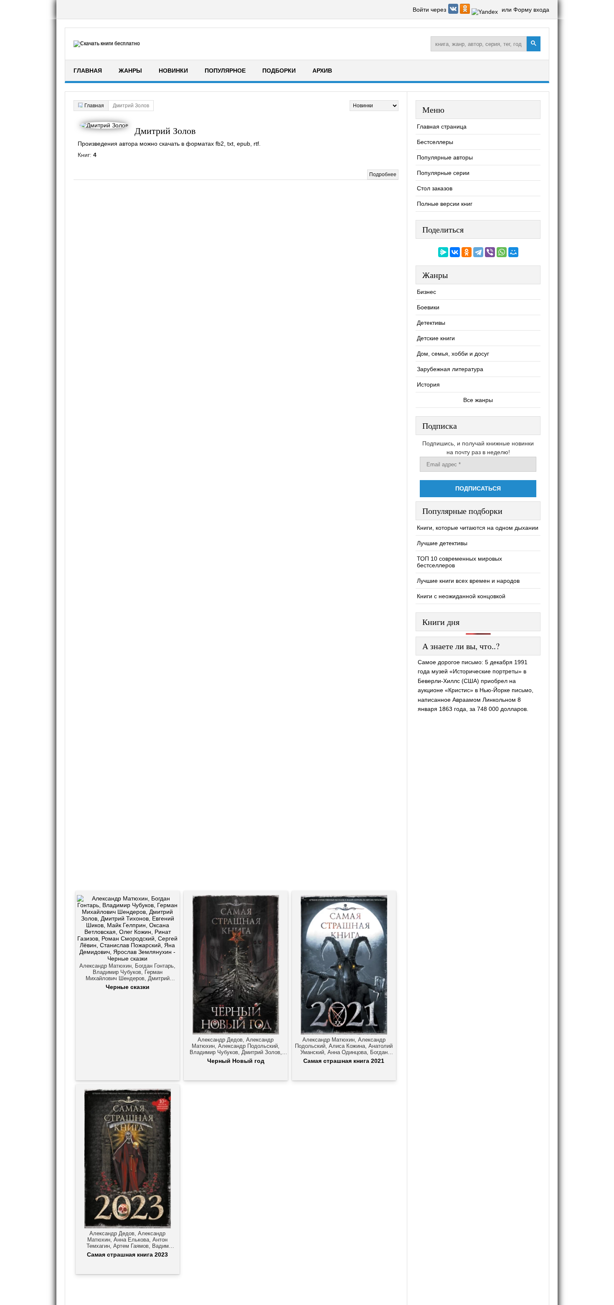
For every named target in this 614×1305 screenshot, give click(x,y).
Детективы (431, 322)
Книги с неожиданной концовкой (461, 596)
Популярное (225, 70)
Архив (322, 70)
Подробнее (382, 174)
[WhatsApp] (502, 252)
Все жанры (478, 400)
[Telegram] (478, 252)
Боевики (428, 307)
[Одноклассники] (467, 252)
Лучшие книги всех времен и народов (468, 580)
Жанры (130, 70)
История (428, 384)
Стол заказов (434, 188)
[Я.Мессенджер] (443, 252)
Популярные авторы (445, 157)
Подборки (279, 70)
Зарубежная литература (450, 369)
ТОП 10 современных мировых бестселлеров (459, 562)
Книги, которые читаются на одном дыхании (477, 527)
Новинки (173, 70)
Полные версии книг (444, 203)
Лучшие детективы (442, 543)
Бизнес (426, 291)
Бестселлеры (435, 142)
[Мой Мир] (513, 252)
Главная (88, 70)
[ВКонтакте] (455, 252)
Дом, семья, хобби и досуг (453, 353)
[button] (454, 11)
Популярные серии (443, 172)
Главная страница (442, 126)
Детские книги (436, 338)
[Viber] (490, 252)
